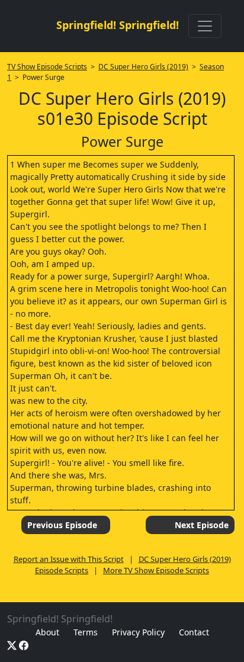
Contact (194, 632)
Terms (85, 632)
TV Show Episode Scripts (47, 67)
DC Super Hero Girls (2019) (143, 67)
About (47, 632)
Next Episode (202, 525)
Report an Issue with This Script (69, 559)
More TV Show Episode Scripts (156, 570)
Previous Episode (62, 525)
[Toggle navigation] (204, 26)
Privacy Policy (138, 632)
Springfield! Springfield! (117, 25)
